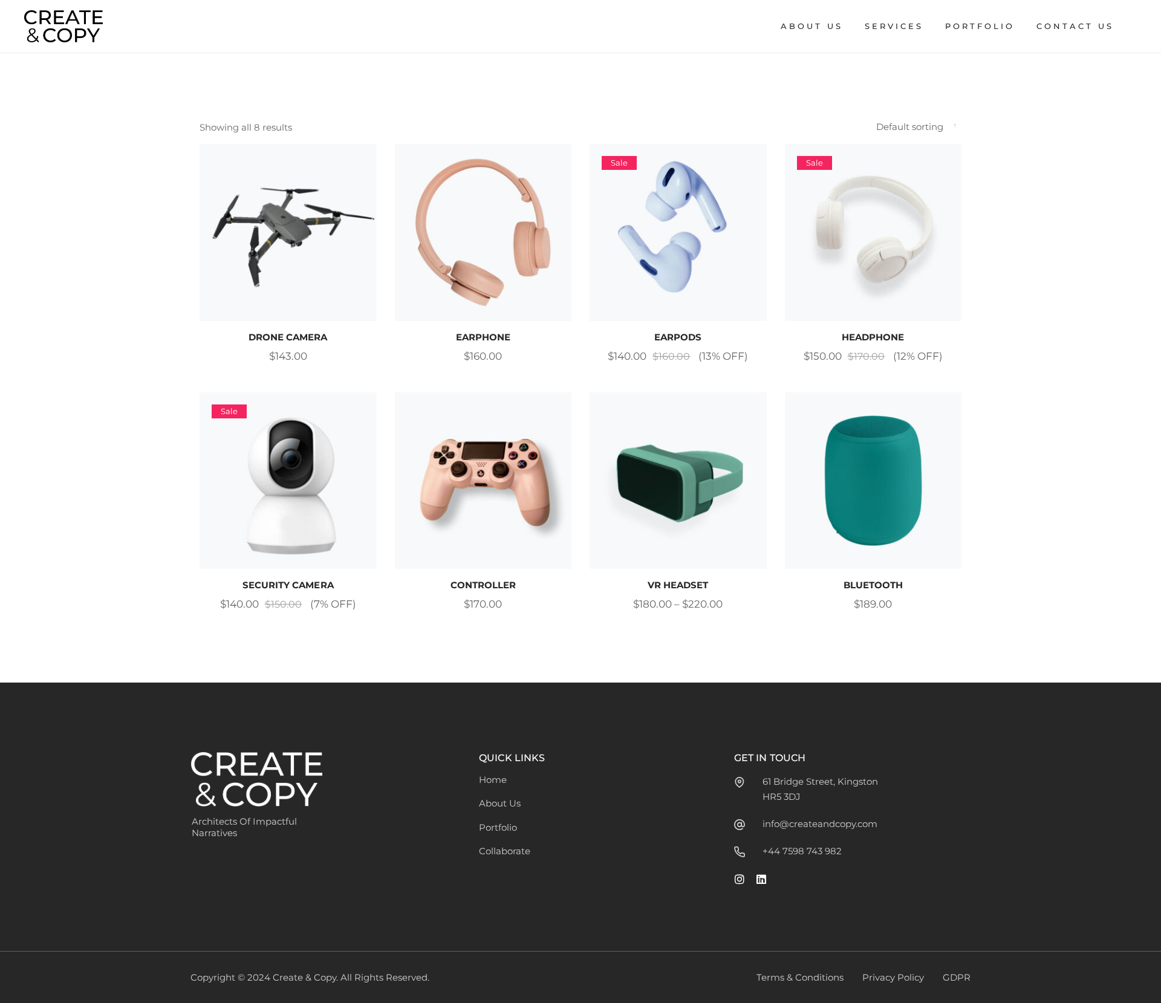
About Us (500, 803)
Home (493, 779)
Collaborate (504, 851)
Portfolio (498, 827)
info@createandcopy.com (820, 823)
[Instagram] (739, 879)
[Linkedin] (761, 879)
